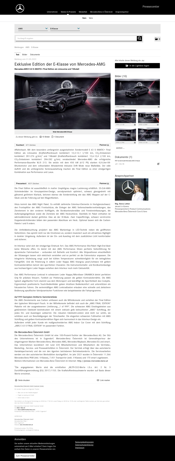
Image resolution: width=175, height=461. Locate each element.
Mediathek (83, 12)
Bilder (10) (121, 76)
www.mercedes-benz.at (26, 424)
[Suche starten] (139, 38)
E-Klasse (34, 47)
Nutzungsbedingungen (84, 442)
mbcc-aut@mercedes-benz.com (26, 409)
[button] (158, 39)
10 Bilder (46, 137)
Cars (84, 18)
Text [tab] (17, 55)
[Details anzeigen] (158, 107)
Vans (91, 18)
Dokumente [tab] (35, 55)
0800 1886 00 (21, 408)
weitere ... (120, 148)
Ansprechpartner (121, 12)
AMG (27, 47)
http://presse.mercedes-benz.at (92, 361)
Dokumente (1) (123, 157)
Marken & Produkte (68, 12)
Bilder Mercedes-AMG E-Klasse (62, 132)
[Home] (18, 8)
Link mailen (105, 380)
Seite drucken (24, 380)
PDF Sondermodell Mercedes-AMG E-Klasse (127, 161)
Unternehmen (52, 12)
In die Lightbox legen (139, 66)
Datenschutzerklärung (84, 445)
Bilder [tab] (24, 55)
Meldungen (19, 47)
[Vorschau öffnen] (62, 101)
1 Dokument (59, 137)
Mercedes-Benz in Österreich (101, 12)
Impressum (79, 448)
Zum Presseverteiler (25, 456)
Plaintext (103, 145)
